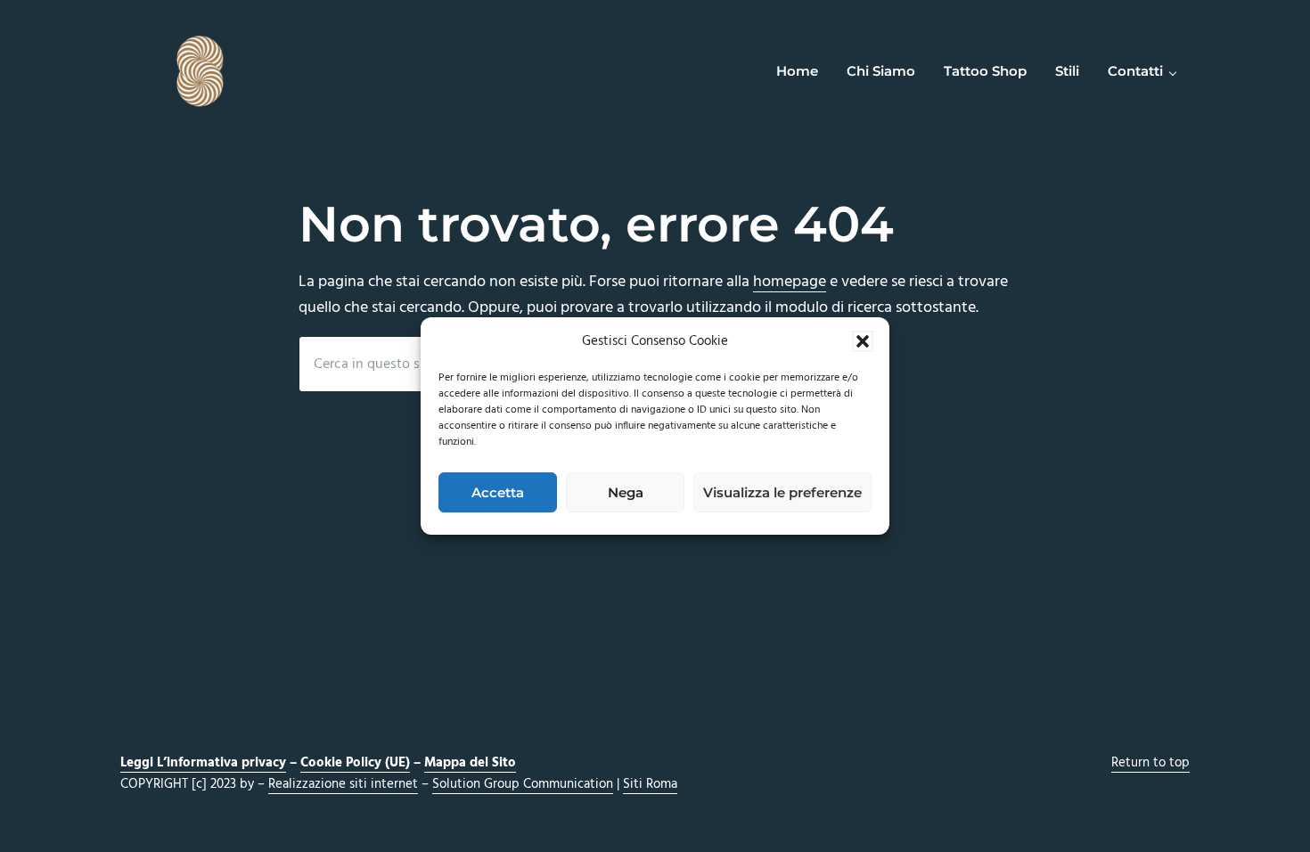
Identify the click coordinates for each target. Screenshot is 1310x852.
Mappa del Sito (470, 763)
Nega (625, 492)
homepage (789, 282)
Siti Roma (650, 784)
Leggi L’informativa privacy (203, 763)
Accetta (497, 492)
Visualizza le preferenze (782, 492)
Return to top (1150, 763)
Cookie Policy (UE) (355, 763)
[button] (863, 341)
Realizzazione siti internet (343, 784)
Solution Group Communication (522, 784)
